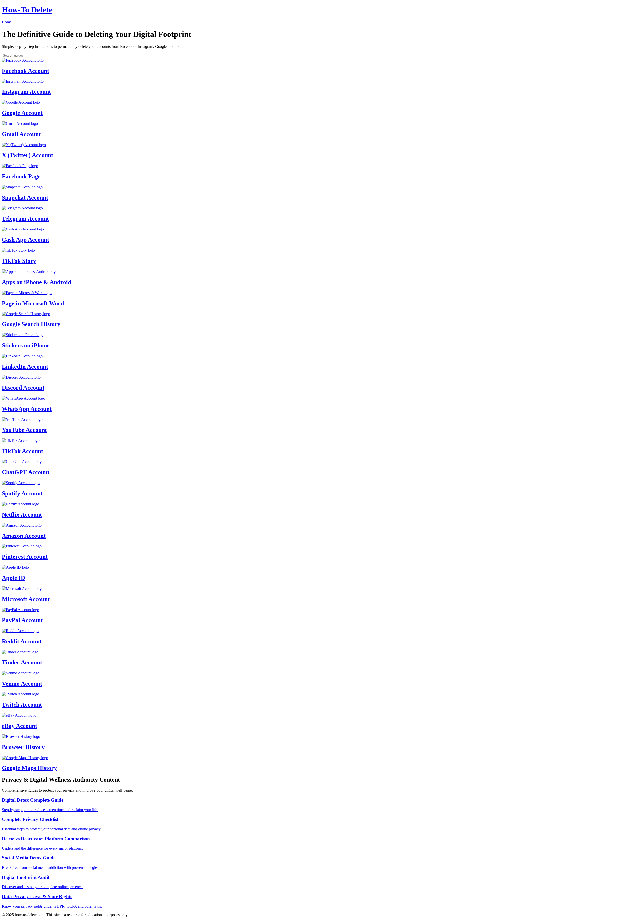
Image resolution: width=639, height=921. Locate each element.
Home (7, 22)
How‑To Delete (27, 9)
